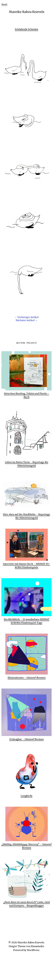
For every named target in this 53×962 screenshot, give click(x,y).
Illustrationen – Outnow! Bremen (27, 677)
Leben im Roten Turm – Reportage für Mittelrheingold (26, 464)
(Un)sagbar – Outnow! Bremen (26, 739)
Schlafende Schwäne (26, 29)
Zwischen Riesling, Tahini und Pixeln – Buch (26, 395)
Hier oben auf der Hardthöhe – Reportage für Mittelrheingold (26, 516)
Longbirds (26, 795)
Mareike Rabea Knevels (26, 12)
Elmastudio (37, 946)
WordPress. (33, 950)
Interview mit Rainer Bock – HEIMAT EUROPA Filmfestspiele (26, 565)
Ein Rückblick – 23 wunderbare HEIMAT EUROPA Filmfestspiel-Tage (26, 621)
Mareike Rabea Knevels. (31, 942)
